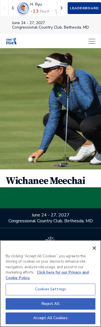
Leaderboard (84, 8)
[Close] (94, 248)
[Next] (61, 8)
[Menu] (59, 41)
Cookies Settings (50, 289)
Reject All (50, 303)
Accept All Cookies (50, 318)
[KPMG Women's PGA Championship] (11, 41)
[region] (50, 283)
